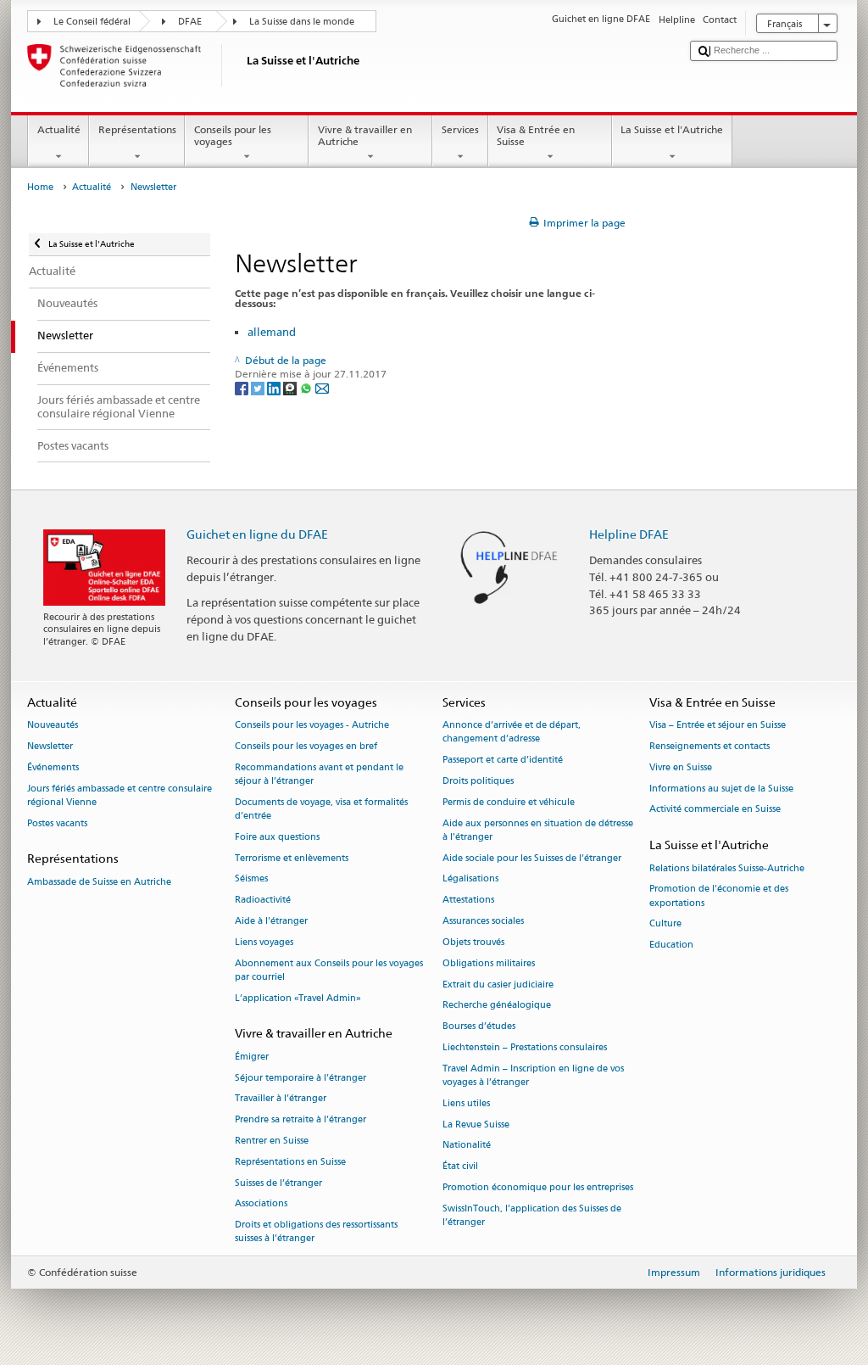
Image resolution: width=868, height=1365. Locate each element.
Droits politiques (478, 780)
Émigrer (252, 1056)
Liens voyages (264, 942)
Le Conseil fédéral (92, 21)
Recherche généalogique (496, 1005)
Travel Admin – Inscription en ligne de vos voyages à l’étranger (533, 1075)
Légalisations (470, 879)
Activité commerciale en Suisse (715, 809)
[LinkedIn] (275, 388)
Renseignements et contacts (709, 746)
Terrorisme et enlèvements (291, 858)
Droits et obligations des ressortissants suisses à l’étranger (316, 1232)
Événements (53, 767)
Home (40, 187)
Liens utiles (466, 1103)
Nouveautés (52, 725)
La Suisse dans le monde (301, 21)
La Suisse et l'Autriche (671, 129)
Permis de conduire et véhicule (508, 802)
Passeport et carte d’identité (502, 760)
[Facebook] (243, 388)
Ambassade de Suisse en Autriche (99, 881)
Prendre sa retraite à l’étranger (300, 1120)
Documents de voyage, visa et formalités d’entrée (321, 809)
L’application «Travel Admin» (298, 998)
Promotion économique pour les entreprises (537, 1187)
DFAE (190, 21)
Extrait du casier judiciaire (498, 984)
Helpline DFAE (629, 534)
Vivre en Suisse (680, 767)
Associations (261, 1204)
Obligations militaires (488, 963)
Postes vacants (57, 823)
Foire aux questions (277, 836)
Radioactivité (263, 900)
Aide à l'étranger (271, 920)
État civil (460, 1166)
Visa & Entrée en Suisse (536, 135)
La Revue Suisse (475, 1124)
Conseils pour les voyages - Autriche (312, 725)
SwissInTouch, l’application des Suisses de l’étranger (531, 1215)
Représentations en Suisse (290, 1161)
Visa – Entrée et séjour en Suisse (717, 725)
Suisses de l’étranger (278, 1183)
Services (460, 129)
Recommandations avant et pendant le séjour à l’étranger (319, 774)
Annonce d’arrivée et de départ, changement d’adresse (511, 732)
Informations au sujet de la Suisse (721, 788)
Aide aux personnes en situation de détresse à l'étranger (537, 830)
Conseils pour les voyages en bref (306, 746)
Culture (665, 924)
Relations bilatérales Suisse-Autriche (726, 868)
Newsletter (50, 746)
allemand (272, 331)
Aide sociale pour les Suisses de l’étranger (531, 858)
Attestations (468, 900)
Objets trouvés (473, 942)
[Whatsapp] (307, 388)
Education (671, 945)
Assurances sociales (483, 920)
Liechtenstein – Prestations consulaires (524, 1047)
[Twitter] (259, 388)
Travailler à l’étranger (280, 1099)
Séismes (251, 879)
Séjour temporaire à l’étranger (300, 1077)
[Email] (322, 388)
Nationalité (466, 1145)
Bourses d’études (478, 1026)
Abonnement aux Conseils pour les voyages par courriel (329, 970)
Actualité (59, 129)
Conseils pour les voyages (232, 135)
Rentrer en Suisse (272, 1140)
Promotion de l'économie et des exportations (718, 896)
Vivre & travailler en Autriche (365, 135)
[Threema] (291, 388)
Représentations (137, 129)
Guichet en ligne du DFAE (257, 534)
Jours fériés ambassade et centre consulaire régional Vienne (119, 795)
